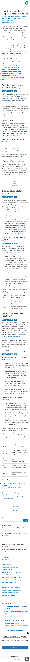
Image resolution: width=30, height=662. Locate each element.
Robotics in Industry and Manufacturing (11, 18)
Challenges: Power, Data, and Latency (12, 71)
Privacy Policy (18, 659)
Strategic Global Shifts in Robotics (11, 69)
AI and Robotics (6, 559)
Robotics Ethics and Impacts (9, 582)
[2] (19, 135)
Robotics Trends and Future (8, 597)
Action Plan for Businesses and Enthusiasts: (14, 77)
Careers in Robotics (7, 564)
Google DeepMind (20, 44)
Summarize (10, 91)
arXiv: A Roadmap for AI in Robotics (12, 487)
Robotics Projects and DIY (8, 595)
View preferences (15, 656)
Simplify (4, 91)
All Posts (4, 16)
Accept (15, 647)
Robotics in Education (7, 585)
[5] (8, 346)
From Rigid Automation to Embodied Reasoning (14, 62)
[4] (22, 262)
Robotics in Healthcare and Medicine (11, 587)
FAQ (15, 91)
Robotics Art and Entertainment (9, 574)
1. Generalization (7, 64)
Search (3, 517)
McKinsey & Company (14, 250)
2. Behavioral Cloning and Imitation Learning (14, 65)
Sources (4, 79)
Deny (15, 652)
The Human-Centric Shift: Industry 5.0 (12, 73)
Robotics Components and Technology (16, 16)
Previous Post (15, 506)
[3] (25, 211)
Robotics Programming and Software (11, 592)
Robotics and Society (7, 569)
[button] (27, 633)
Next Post (15, 510)
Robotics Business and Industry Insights (12, 577)
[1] (22, 53)
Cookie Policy (11, 659)
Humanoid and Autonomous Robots (10, 567)
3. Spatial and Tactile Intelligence (11, 67)
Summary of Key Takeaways (9, 75)
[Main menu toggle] (26, 3)
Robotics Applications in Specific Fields (11, 572)
